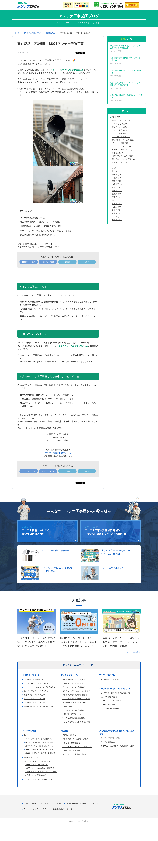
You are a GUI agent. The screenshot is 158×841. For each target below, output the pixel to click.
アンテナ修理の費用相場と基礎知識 (76, 698)
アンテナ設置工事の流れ (110, 738)
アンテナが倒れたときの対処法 (74, 702)
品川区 (87, 262)
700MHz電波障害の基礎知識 (73, 718)
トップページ (30, 803)
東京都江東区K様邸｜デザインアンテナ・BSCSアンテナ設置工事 (126, 85)
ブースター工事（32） (120, 143)
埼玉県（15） (117, 174)
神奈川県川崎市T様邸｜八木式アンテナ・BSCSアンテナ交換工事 (126, 48)
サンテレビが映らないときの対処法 (76, 691)
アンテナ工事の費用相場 (33, 679)
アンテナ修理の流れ (108, 742)
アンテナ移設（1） (119, 133)
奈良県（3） (117, 213)
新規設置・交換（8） (31, 675)
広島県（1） (117, 216)
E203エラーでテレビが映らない (74, 710)
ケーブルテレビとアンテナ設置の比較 (115, 693)
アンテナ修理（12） (70, 675)
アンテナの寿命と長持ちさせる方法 (76, 721)
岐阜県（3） (117, 187)
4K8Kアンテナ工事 (48, 262)
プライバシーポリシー (76, 803)
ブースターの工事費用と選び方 (74, 754)
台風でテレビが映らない (71, 714)
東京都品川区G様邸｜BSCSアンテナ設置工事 (126, 73)
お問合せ (95, 803)
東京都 (67, 262)
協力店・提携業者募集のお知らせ (57, 809)
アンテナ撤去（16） (120, 130)
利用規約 (57, 803)
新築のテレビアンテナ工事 (34, 695)
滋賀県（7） (117, 200)
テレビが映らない (69, 706)
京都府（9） (117, 203)
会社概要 (45, 803)
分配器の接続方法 (69, 735)
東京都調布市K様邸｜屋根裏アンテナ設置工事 (126, 98)
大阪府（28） (117, 207)
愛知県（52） (117, 194)
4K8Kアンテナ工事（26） (122, 120)
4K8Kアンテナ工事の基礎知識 (37, 775)
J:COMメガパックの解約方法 (112, 700)
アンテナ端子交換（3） (121, 136)
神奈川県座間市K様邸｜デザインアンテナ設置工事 (126, 61)
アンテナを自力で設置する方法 (36, 683)
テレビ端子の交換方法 (71, 750)
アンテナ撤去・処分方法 (110, 679)
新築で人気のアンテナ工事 (34, 698)
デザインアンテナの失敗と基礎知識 (39, 742)
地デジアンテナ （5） (32, 735)
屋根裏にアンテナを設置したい (36, 691)
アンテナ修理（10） (120, 127)
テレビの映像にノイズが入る (73, 679)
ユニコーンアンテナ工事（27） (124, 146)
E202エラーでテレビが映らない (74, 687)
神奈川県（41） (118, 184)
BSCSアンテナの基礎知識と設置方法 (39, 768)
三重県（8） (117, 197)
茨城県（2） (117, 171)
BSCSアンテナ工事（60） (122, 124)
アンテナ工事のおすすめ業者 (35, 702)
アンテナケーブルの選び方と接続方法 (77, 746)
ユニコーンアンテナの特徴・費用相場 (40, 753)
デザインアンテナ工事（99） (123, 140)
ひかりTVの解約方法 (109, 696)
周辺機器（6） (67, 730)
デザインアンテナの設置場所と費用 (39, 739)
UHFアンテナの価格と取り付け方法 (39, 749)
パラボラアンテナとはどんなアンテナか (41, 771)
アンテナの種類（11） (32, 730)
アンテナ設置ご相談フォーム (58, 453)
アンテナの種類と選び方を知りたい (38, 779)
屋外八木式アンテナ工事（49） (124, 159)
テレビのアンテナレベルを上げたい (76, 683)
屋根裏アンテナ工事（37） (122, 162)
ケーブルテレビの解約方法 (111, 708)
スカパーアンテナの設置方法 (36, 764)
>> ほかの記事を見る (131, 652)
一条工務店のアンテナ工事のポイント (39, 706)
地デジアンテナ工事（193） (123, 156)
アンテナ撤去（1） (107, 675)
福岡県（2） (117, 220)
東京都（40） (117, 181)
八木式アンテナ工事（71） (122, 149)
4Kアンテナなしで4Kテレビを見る (38, 761)
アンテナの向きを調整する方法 (74, 695)
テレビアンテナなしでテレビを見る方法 (39, 687)
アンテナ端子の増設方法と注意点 (75, 739)
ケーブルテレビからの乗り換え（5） (115, 688)
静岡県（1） (117, 190)
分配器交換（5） (118, 153)
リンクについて (31, 809)
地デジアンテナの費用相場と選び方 (39, 746)
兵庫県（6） (117, 210)
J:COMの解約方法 (108, 704)
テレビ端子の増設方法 (71, 742)
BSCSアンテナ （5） (32, 757)
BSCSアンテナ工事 (28, 262)
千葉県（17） (117, 178)
